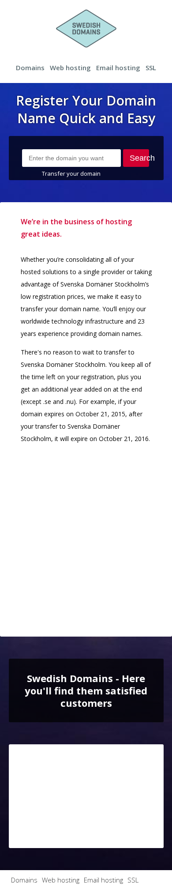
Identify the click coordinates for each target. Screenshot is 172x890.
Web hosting (70, 67)
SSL (151, 67)
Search (139, 158)
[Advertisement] (86, 537)
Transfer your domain (71, 173)
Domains (30, 67)
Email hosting (118, 67)
